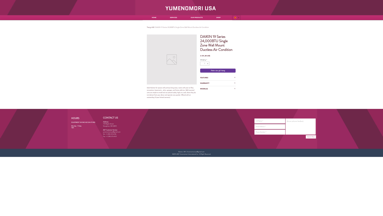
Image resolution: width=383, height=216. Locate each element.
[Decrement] (201, 63)
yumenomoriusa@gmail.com (111, 132)
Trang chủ (150, 27)
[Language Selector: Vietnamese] (236, 17)
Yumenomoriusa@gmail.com (195, 152)
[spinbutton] (205, 63)
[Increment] (208, 63)
